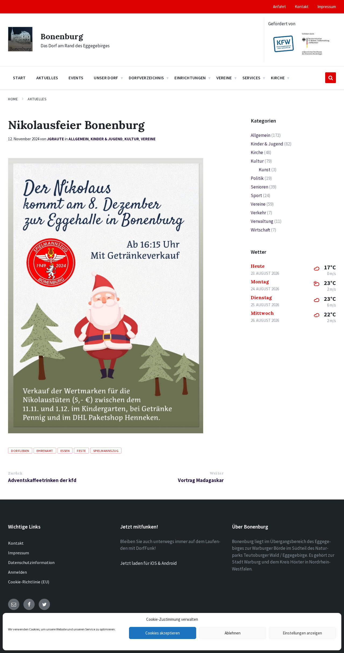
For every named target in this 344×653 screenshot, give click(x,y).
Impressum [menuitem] (326, 6)
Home (13, 99)
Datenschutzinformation (31, 562)
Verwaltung (262, 221)
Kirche (257, 152)
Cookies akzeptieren (162, 633)
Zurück (15, 473)
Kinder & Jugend (107, 138)
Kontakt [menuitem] (302, 6)
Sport (256, 195)
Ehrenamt (45, 450)
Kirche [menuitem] (278, 77)
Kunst (264, 170)
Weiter (217, 473)
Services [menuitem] (251, 77)
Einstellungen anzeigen (302, 633)
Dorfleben (20, 450)
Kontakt (16, 543)
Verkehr (258, 213)
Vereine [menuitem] (224, 77)
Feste (81, 450)
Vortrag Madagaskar (201, 480)
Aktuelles (37, 99)
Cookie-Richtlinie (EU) (28, 581)
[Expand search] (330, 77)
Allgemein (79, 138)
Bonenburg (62, 36)
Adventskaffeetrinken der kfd (42, 480)
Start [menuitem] (19, 77)
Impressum (18, 552)
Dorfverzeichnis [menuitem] (146, 77)
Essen (65, 450)
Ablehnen (233, 633)
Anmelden (17, 572)
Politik (257, 178)
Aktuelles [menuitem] (47, 77)
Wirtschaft (260, 230)
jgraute (55, 138)
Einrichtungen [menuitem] (190, 77)
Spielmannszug (106, 450)
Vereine (148, 138)
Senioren (259, 187)
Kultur (131, 138)
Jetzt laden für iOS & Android (148, 563)
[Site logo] (20, 50)
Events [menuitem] (76, 77)
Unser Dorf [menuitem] (106, 77)
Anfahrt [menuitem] (279, 6)
